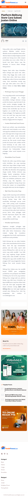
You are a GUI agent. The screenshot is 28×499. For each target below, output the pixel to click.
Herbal (3, 469)
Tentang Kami (4, 488)
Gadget (3, 467)
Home (2, 480)
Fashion (3, 464)
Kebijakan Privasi (5, 485)
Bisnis (2, 462)
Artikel (2, 483)
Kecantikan (4, 472)
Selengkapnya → (7, 348)
